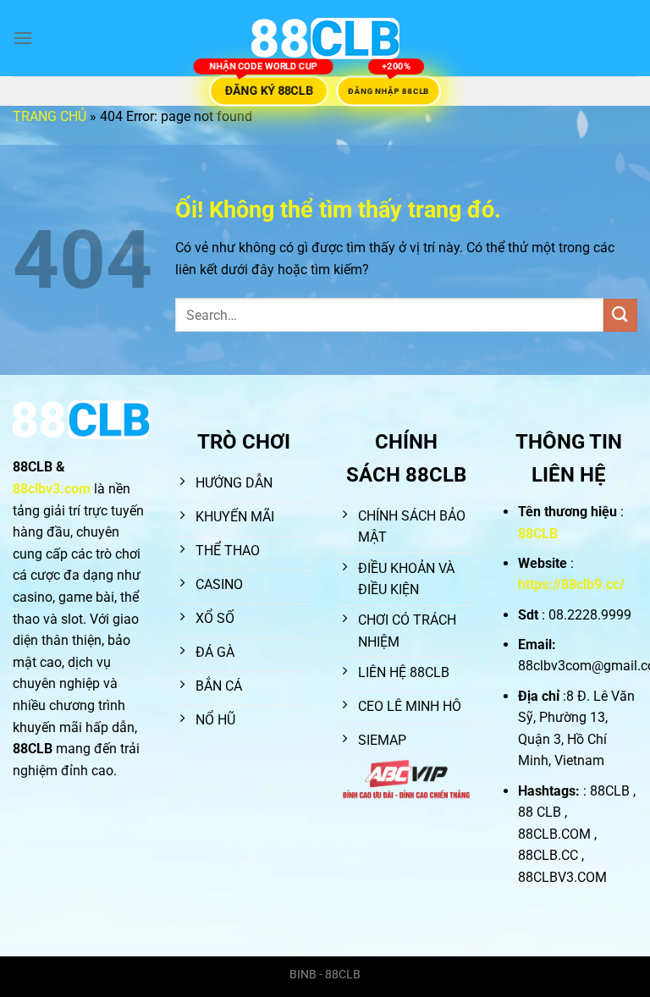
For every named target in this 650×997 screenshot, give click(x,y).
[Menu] (23, 37)
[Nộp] (620, 315)
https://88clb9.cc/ (571, 584)
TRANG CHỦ (49, 116)
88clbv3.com (52, 489)
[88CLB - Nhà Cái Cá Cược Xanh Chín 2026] (325, 38)
